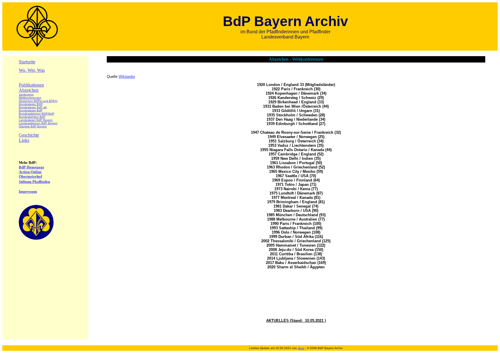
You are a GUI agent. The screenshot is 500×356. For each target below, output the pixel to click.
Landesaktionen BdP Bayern (38, 123)
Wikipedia (127, 76)
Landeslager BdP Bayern (36, 120)
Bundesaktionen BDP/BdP (36, 113)
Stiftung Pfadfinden (34, 181)
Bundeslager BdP (31, 110)
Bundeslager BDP (31, 104)
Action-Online (30, 172)
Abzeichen (28, 90)
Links (24, 140)
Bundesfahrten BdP (32, 116)
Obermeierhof (30, 176)
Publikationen (31, 84)
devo (301, 348)
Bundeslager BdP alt (33, 107)
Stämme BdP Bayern (33, 126)
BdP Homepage (31, 167)
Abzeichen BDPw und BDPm (38, 100)
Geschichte (29, 135)
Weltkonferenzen (30, 97)
